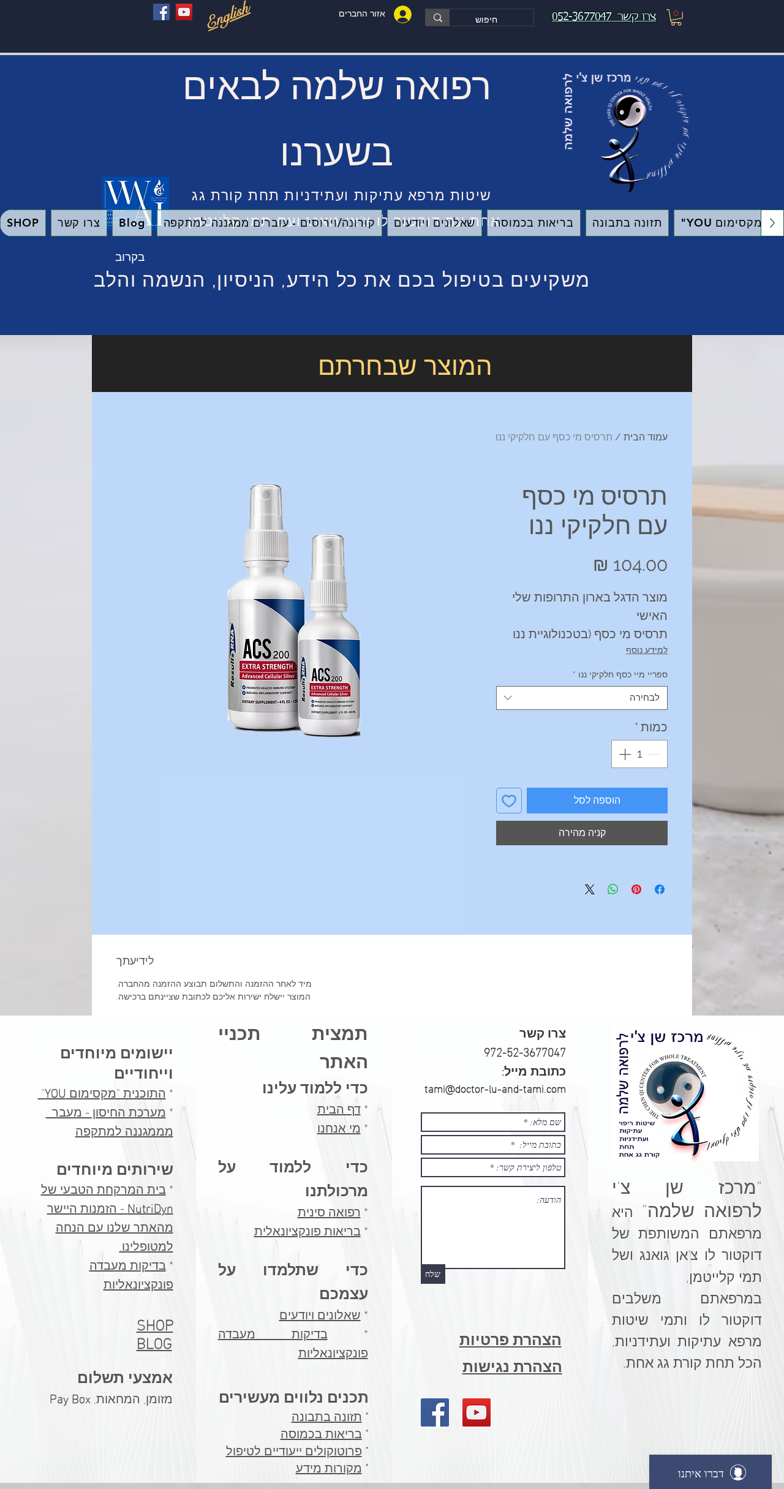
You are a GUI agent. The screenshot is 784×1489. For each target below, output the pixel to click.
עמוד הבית (646, 437)
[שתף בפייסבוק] (659, 889)
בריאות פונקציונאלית (307, 1229)
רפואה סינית (329, 1210)
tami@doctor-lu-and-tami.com (495, 1087)
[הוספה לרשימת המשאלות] (509, 800)
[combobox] (582, 698)
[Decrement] (655, 754)
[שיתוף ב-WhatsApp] (613, 889)
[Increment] (623, 754)
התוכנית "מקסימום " (102, 1091)
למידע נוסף (647, 650)
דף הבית (339, 1107)
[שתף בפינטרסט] (636, 889)
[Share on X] (589, 889)
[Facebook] (161, 12)
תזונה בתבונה (327, 1416)
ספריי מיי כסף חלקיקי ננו (620, 674)
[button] (676, 17)
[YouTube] (184, 12)
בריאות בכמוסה (321, 1434)
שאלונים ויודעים (320, 1313)
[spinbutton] (639, 754)
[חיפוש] (438, 17)
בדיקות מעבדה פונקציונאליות (131, 1273)
